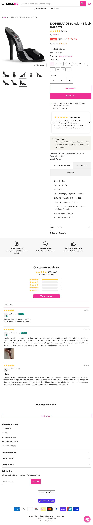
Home (4, 18)
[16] (68, 72)
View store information (60, 108)
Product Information (62, 166)
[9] (70, 66)
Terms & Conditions (46, 516)
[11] (80, 66)
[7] (61, 66)
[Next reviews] (89, 122)
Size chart (54, 56)
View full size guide (65, 56)
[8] (65, 66)
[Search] (83, 3)
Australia (45, 492)
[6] (57, 66)
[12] (85, 66)
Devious (56, 35)
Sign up (35, 481)
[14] (58, 72)
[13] (52, 72)
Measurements (82, 165)
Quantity (53, 76)
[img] (9, 310)
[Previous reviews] (52, 122)
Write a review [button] (46, 296)
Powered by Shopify (46, 521)
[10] (75, 66)
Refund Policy (60, 516)
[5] (52, 66)
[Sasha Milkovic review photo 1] (9, 353)
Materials (70, 172)
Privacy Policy (33, 516)
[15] (63, 72)
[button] (6, 74)
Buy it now (70, 96)
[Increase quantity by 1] (70, 81)
